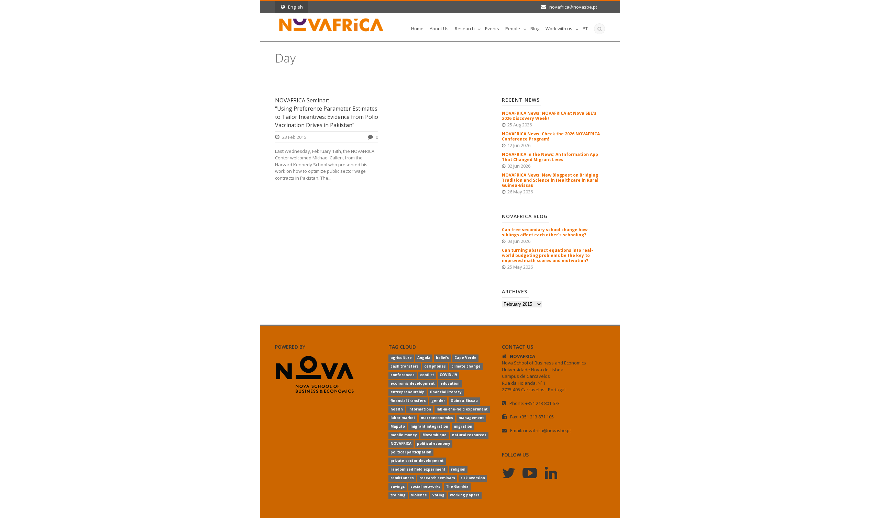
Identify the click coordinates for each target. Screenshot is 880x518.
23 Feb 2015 (294, 137)
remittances (402, 477)
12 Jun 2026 (518, 145)
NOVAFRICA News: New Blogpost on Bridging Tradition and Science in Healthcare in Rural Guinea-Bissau (550, 180)
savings (397, 486)
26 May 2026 (520, 192)
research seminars (437, 477)
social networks (425, 486)
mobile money (403, 434)
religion (458, 469)
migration (463, 426)
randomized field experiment (418, 469)
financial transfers (408, 400)
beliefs (442, 357)
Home (417, 28)
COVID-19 (448, 374)
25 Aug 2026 (519, 125)
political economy (433, 443)
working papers (465, 495)
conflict (427, 374)
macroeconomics (437, 417)
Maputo (397, 426)
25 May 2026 (520, 267)
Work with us (559, 28)
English (295, 7)
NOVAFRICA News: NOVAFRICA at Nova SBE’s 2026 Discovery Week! (549, 115)
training (398, 495)
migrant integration (429, 426)
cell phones (435, 366)
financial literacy (446, 392)
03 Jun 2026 (518, 241)
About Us (439, 28)
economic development (412, 383)
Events (492, 28)
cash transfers (404, 366)
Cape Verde (465, 357)
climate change (466, 366)
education (450, 383)
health (396, 409)
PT (585, 28)
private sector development (417, 460)
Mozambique (434, 434)
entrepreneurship (407, 392)
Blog (534, 28)
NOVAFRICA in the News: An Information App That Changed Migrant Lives (550, 156)
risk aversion (473, 477)
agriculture (401, 357)
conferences (402, 374)
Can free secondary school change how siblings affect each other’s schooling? (544, 232)
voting (438, 495)
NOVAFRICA (400, 443)
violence (419, 495)
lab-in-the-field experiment (462, 409)
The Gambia (457, 486)
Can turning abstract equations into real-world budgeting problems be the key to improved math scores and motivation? (547, 255)
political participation (410, 452)
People (512, 28)
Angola (423, 357)
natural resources (469, 434)
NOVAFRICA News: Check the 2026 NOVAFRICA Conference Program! (551, 136)
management (471, 417)
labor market (402, 417)
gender (438, 400)
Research (465, 28)
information (419, 409)
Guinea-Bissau (464, 400)
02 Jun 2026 (518, 166)
